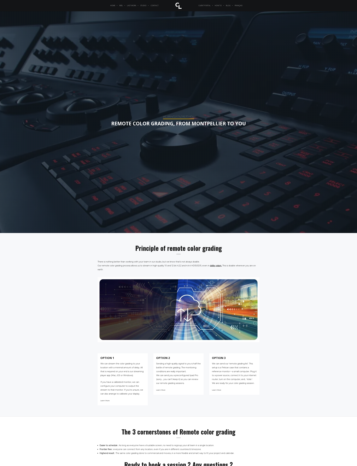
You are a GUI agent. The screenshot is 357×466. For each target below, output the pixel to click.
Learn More (104, 400)
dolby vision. (216, 265)
